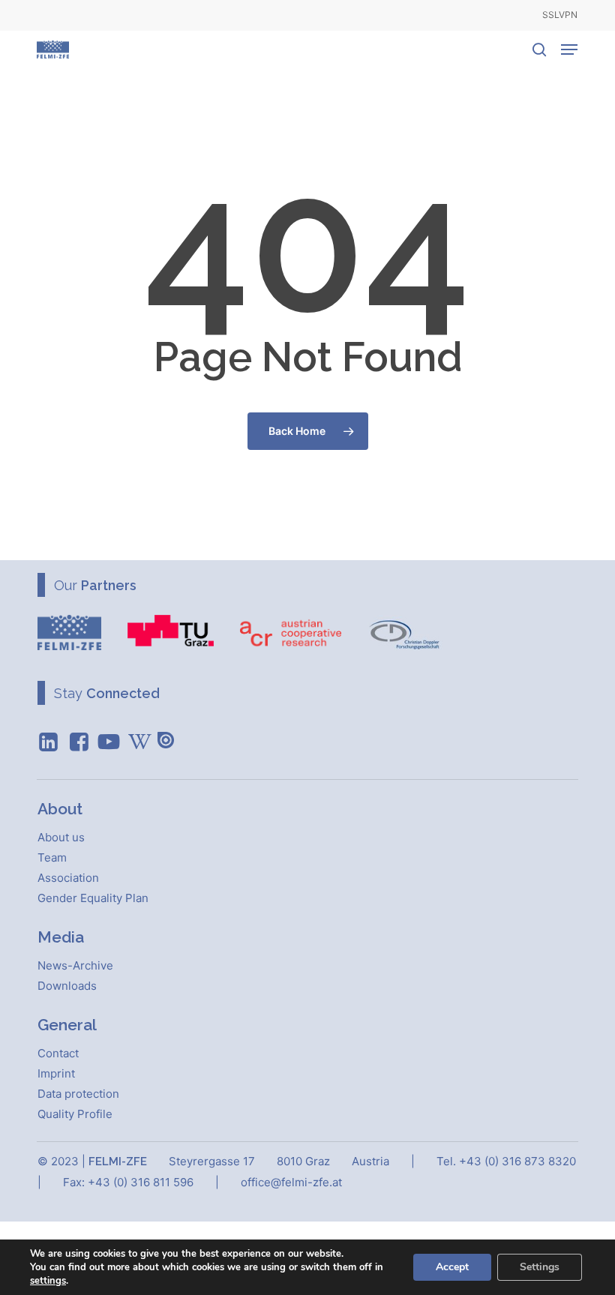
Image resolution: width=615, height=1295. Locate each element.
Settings (540, 1267)
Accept (452, 1267)
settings (48, 1281)
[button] (569, 49)
